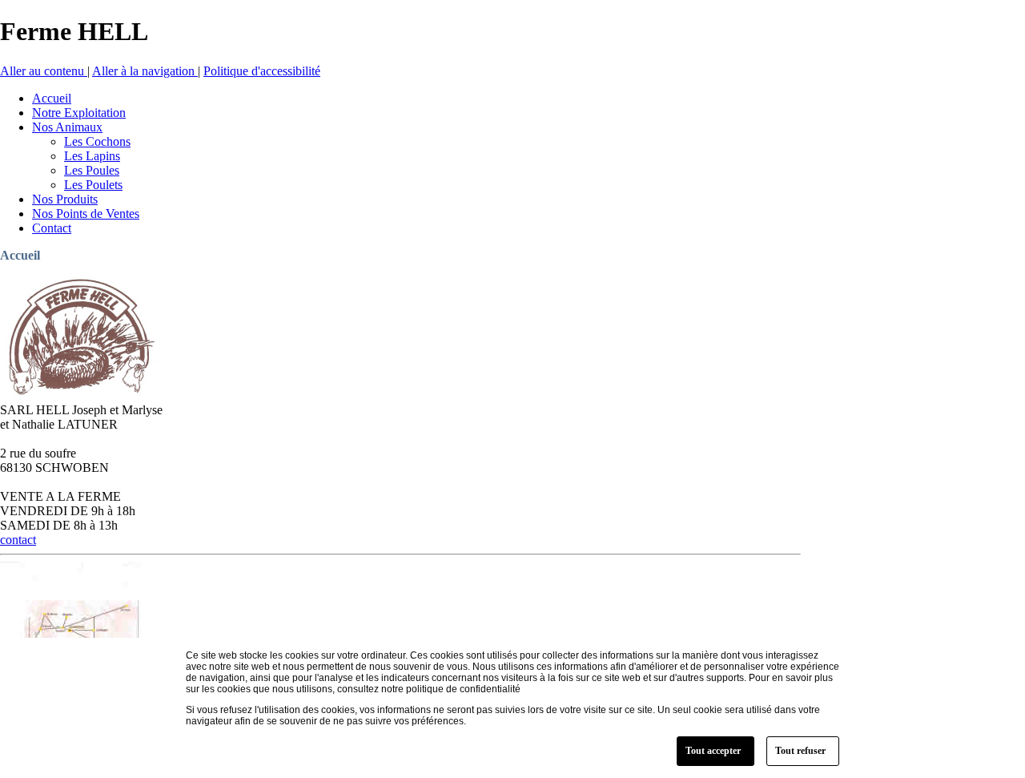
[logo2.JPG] (80, 395)
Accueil (20, 255)
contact (18, 539)
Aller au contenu (43, 71)
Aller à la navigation (145, 71)
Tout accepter (713, 750)
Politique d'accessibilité (261, 71)
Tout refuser (800, 750)
